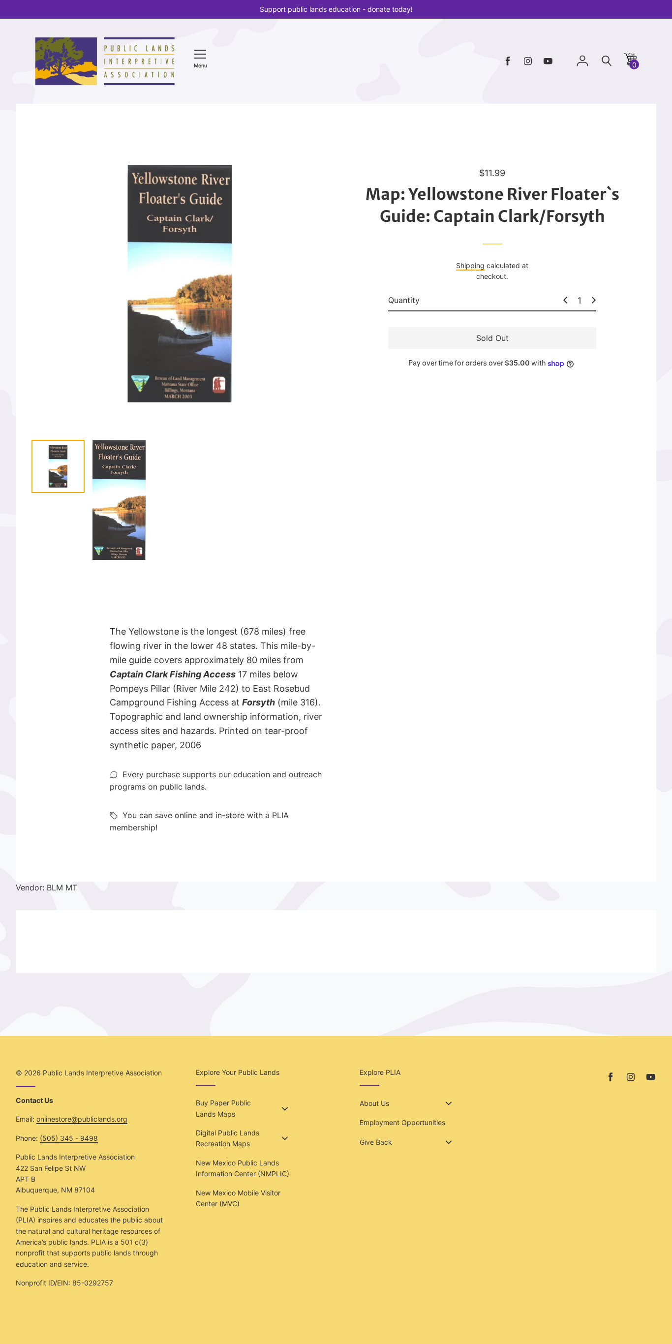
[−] (565, 300)
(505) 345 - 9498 (69, 1138)
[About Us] (448, 1103)
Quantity (404, 300)
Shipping (470, 265)
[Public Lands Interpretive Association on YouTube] (548, 61)
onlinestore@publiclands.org (81, 1119)
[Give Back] (448, 1142)
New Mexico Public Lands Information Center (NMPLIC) (242, 1168)
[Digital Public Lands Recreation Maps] (285, 1138)
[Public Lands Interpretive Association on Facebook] (507, 61)
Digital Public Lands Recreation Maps (227, 1138)
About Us (374, 1103)
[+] (593, 300)
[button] (630, 63)
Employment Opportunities (402, 1122)
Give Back (376, 1142)
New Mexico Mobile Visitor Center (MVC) (238, 1198)
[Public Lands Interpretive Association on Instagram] (527, 61)
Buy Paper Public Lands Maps (223, 1108)
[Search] (606, 61)
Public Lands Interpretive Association (102, 1073)
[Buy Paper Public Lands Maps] (285, 1109)
